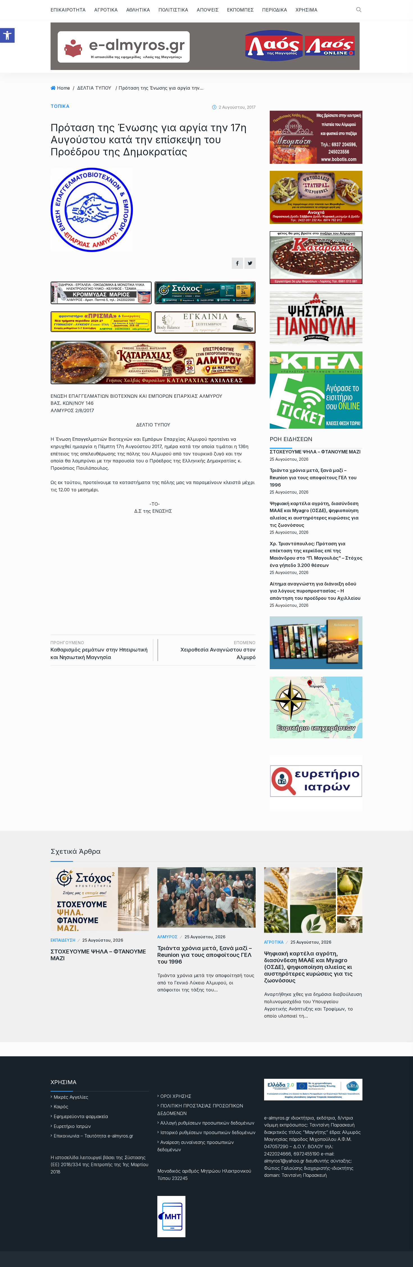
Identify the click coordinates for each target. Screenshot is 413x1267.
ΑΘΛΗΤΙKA (138, 10)
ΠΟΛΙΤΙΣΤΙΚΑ (173, 10)
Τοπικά (60, 106)
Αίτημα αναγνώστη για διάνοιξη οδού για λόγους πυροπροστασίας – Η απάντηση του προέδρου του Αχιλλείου (315, 591)
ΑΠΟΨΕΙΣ (208, 10)
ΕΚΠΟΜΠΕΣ (240, 10)
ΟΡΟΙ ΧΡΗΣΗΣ (175, 1096)
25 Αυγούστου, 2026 (102, 940)
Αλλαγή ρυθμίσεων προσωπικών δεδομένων (207, 1123)
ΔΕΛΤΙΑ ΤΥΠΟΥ (94, 88)
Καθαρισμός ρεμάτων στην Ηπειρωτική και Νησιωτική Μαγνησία (99, 650)
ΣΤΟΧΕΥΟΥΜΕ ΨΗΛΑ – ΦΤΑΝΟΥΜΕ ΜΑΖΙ (315, 452)
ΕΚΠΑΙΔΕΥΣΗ (63, 940)
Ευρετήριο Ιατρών (72, 1126)
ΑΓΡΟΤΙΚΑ (106, 10)
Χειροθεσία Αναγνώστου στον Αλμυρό (218, 650)
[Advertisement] (153, 561)
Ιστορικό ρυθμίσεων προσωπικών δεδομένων (207, 1132)
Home (63, 88)
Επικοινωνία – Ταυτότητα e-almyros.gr (93, 1136)
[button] (7, 35)
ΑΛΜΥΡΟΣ (167, 936)
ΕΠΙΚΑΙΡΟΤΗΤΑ (68, 10)
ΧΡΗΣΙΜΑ (306, 10)
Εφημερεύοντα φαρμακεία (81, 1116)
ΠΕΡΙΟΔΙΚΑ (274, 10)
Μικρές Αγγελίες (71, 1097)
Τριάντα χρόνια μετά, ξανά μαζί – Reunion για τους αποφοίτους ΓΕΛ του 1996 (313, 477)
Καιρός (61, 1106)
